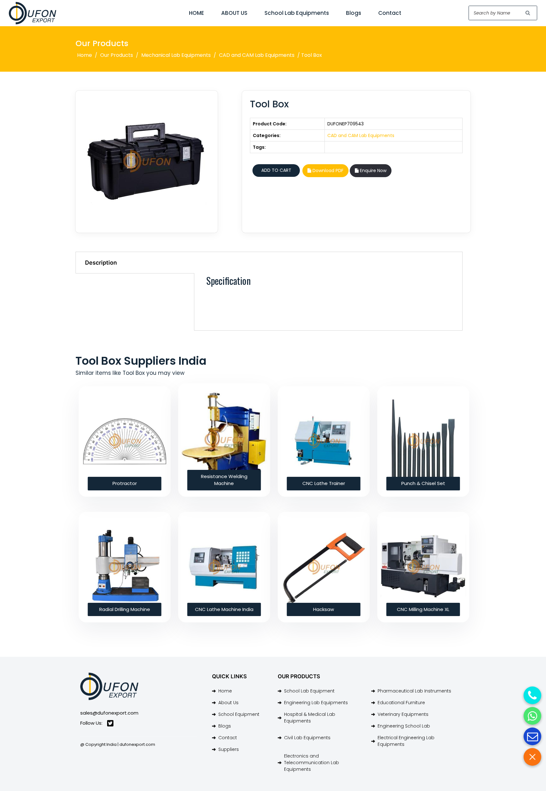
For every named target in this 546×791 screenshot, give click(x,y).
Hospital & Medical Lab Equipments (309, 717)
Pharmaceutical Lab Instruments (414, 691)
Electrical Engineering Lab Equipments (406, 740)
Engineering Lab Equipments (316, 702)
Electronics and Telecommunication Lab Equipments (311, 762)
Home (84, 55)
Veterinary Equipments (403, 714)
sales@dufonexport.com (109, 713)
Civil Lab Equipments (307, 737)
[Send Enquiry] (532, 736)
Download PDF (327, 170)
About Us (228, 702)
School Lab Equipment (309, 691)
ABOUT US (234, 13)
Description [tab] (101, 262)
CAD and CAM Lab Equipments (256, 55)
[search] (528, 13)
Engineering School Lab (404, 726)
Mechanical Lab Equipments (176, 55)
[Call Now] (532, 695)
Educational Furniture (401, 702)
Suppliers (228, 749)
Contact (389, 13)
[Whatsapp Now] (532, 716)
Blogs (353, 13)
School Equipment (238, 714)
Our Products (116, 55)
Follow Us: (91, 723)
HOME (196, 13)
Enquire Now (372, 170)
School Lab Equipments (296, 13)
